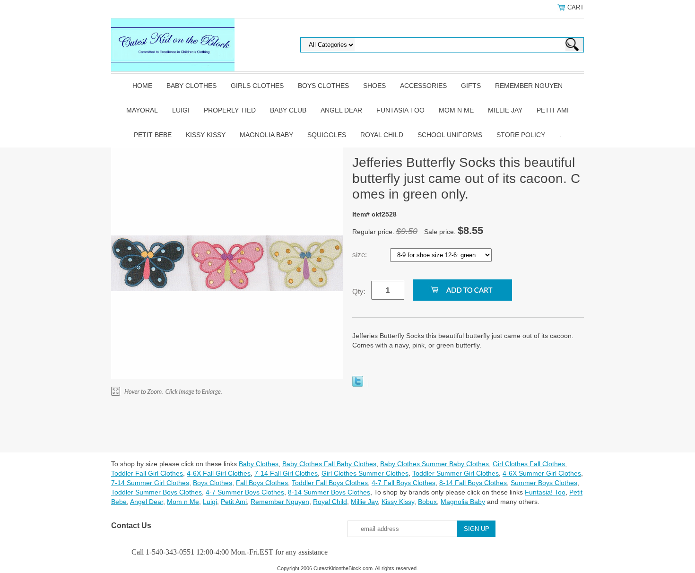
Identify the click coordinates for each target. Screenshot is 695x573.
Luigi (181, 110)
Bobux (427, 501)
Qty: (358, 291)
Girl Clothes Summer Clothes (364, 473)
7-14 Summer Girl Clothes (150, 482)
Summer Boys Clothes (544, 482)
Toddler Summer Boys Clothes (156, 492)
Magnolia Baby (266, 135)
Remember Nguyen (529, 85)
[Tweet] (357, 384)
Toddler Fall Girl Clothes (147, 473)
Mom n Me (456, 110)
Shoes (374, 85)
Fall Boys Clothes (262, 482)
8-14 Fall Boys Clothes (473, 482)
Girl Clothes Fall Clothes (529, 464)
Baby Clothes (191, 85)
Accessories (423, 85)
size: (360, 255)
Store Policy (520, 135)
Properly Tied (230, 110)
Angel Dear (341, 110)
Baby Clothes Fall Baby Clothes (329, 464)
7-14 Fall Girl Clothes (286, 473)
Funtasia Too (400, 110)
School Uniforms (449, 135)
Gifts (471, 85)
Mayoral (142, 110)
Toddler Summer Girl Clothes (455, 473)
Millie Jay (505, 110)
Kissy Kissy (206, 135)
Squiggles (326, 135)
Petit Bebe (153, 135)
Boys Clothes (323, 85)
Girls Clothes (257, 85)
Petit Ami (553, 110)
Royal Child (381, 135)
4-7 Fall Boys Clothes (403, 482)
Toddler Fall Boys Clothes (330, 482)
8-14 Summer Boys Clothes (329, 492)
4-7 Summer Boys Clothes (245, 492)
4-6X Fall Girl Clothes (219, 473)
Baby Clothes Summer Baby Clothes (434, 464)
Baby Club (288, 110)
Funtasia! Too (545, 492)
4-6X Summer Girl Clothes (542, 473)
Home (142, 85)
